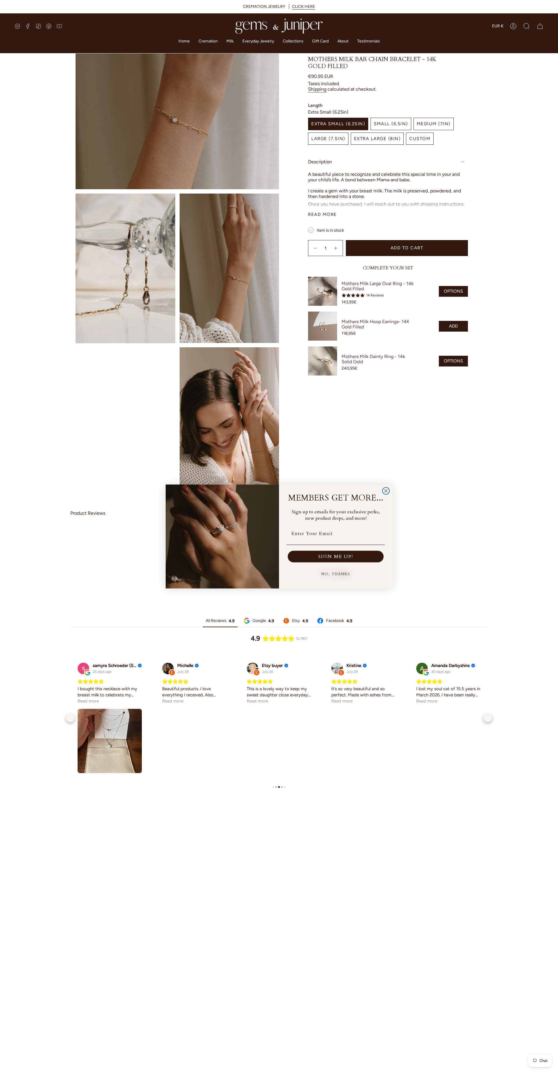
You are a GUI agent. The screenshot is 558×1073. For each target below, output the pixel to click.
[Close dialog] (385, 490)
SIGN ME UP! (335, 556)
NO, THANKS (335, 574)
